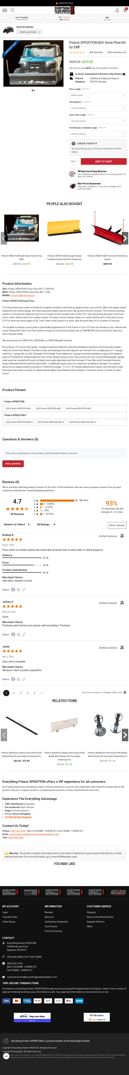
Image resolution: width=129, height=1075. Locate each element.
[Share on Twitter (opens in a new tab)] (18, 590)
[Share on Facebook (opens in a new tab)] (13, 590)
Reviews (49, 912)
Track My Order (9, 917)
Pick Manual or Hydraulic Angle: (87, 128)
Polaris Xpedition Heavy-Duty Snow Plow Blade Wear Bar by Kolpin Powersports (21, 754)
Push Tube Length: (81, 115)
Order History (8, 921)
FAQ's (89, 926)
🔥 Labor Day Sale (64, 3)
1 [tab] (32, 90)
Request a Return (95, 921)
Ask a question (13, 463)
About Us (49, 917)
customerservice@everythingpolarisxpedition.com (34, 834)
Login (5, 912)
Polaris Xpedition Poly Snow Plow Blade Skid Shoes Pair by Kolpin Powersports (107, 754)
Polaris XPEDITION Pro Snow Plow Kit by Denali (107, 257)
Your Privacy (51, 926)
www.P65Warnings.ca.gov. (65, 856)
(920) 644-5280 (15, 837)
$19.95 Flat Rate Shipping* (18, 817)
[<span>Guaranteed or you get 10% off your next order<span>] (124, 74)
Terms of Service (53, 931)
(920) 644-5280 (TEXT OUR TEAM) (24, 957)
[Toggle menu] (4, 10)
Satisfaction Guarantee (56, 921)
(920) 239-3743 (18, 831)
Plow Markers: (79, 102)
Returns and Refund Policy (100, 917)
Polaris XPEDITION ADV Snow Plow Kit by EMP (21, 257)
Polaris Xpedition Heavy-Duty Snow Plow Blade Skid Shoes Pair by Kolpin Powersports (64, 756)
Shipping (91, 912)
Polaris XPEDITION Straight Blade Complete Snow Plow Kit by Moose (64, 257)
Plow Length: (79, 89)
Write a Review (117, 525)
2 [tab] (34, 90)
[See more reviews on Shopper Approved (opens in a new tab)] (23, 590)
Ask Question (96, 52)
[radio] (64, 501)
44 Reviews (21, 514)
